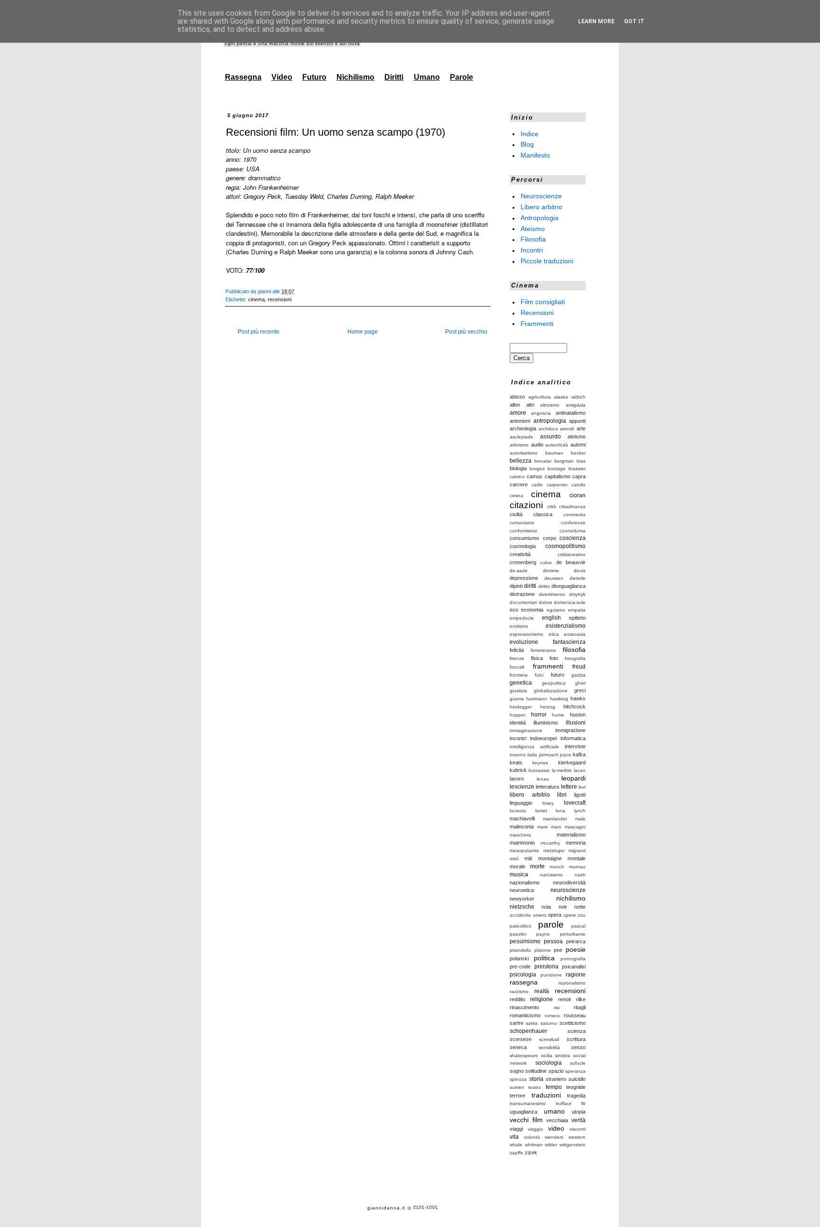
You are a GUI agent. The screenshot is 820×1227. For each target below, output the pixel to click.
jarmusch (549, 754)
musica (519, 874)
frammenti (548, 666)
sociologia (548, 1063)
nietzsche (522, 906)
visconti (577, 1129)
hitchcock (574, 706)
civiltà (516, 514)
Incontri (532, 250)
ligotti (580, 795)
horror (539, 714)
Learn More (596, 21)
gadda (578, 675)
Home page (362, 331)
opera (554, 915)
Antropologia (540, 218)
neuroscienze (568, 890)
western (577, 1137)
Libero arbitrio (541, 207)
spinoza (518, 1079)
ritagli (580, 1007)
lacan (580, 770)
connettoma (572, 530)
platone (542, 950)
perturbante (573, 934)
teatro (534, 1087)
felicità (517, 650)
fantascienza (569, 642)
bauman (554, 452)
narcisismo (551, 874)
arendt (567, 428)
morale (517, 866)
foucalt (517, 666)
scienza (577, 1031)
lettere (569, 786)
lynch (580, 810)
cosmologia (523, 546)
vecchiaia (557, 1120)
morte (537, 866)
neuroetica (522, 890)
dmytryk (577, 594)
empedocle (522, 618)
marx (556, 826)
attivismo (519, 444)
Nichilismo (355, 77)
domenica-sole (570, 602)
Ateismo (533, 228)
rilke (581, 999)
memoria (576, 843)
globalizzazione (551, 690)
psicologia (523, 974)
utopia (579, 1112)
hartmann (536, 698)
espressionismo (526, 634)
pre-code (520, 966)
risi (556, 1007)
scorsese (520, 1039)
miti (528, 858)
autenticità (556, 444)
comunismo (522, 522)
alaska (561, 397)
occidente (520, 915)
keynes (540, 762)
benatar (542, 461)
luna (560, 810)
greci (580, 690)
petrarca (576, 941)
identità (518, 722)
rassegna (524, 982)
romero (552, 1015)
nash (580, 874)
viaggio (535, 1129)
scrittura (576, 1039)
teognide (576, 1087)
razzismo (519, 991)
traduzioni (546, 1095)
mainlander (555, 818)
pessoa (553, 941)
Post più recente (259, 331)
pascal (578, 926)
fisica (537, 658)
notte (580, 907)
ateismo (577, 436)
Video (281, 77)
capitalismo (557, 476)
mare (542, 826)
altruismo (549, 405)
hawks (578, 698)
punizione (551, 974)
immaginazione (526, 730)
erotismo (519, 626)
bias (581, 461)
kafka (579, 754)
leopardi (573, 778)
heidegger (521, 706)
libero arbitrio (530, 794)
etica (554, 634)
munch (557, 866)
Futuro (314, 77)
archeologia (523, 428)
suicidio (577, 1079)
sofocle (578, 1063)
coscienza (572, 538)
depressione (524, 578)
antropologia (549, 421)
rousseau (575, 1015)
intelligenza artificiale (534, 746)
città (551, 506)
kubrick (518, 770)
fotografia (575, 658)
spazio (556, 1071)
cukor (546, 562)
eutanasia (575, 634)
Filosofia (533, 239)
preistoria (546, 966)
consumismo (524, 538)
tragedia (576, 1095)
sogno (517, 1071)
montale (577, 858)
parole (551, 925)
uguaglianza (523, 1112)
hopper (517, 714)
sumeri (517, 1087)
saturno (548, 1023)
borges (537, 468)
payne (543, 934)
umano (554, 1111)
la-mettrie (562, 770)
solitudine (536, 1071)
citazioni (526, 505)
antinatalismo (571, 413)
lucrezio (518, 810)
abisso (517, 397)
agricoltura (539, 397)
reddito (517, 999)
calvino (517, 476)
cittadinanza (572, 506)
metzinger (554, 850)
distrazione (522, 594)
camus (534, 476)
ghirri (580, 683)
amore (518, 412)
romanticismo (525, 1015)
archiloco (548, 428)
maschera (520, 834)
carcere (519, 484)
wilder (551, 1144)
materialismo (571, 834)
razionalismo (572, 982)
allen (515, 405)
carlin (537, 484)
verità (578, 1120)
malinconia (522, 826)
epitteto (577, 618)
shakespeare (524, 1055)
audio (537, 444)
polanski (519, 958)
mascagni (575, 826)
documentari (523, 602)
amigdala (576, 405)
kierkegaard (572, 762)
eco (514, 610)
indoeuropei (543, 738)
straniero (556, 1079)
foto (554, 658)
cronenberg (523, 562)
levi (582, 787)
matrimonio (522, 843)
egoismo (556, 610)
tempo (554, 1087)
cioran (577, 495)
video (556, 1128)
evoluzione (524, 642)
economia (532, 610)
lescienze (522, 786)
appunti (577, 421)
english (551, 617)
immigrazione (570, 730)
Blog (527, 144)
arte (581, 428)
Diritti (393, 77)
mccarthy (550, 843)
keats (516, 762)
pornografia (573, 958)
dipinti (516, 586)
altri (530, 405)
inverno (518, 754)
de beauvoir (571, 562)
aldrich (578, 397)
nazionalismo (525, 882)
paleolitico (520, 926)
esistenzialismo (566, 626)
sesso (578, 1047)
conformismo (523, 530)
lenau (543, 778)
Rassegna (243, 77)
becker (578, 452)
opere (569, 915)
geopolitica (554, 683)
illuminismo (545, 722)
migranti (577, 850)
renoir (564, 999)
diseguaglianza (568, 586)
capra (579, 476)
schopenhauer (528, 1031)
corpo (549, 538)
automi (578, 444)
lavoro (517, 778)
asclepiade (521, 436)
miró (514, 858)
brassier (577, 468)
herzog (547, 706)
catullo (578, 484)
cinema (256, 299)
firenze (517, 658)
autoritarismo (524, 452)
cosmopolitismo (565, 546)
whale (516, 1144)
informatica (573, 738)
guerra (517, 698)
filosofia (574, 649)
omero (540, 915)
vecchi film (526, 1120)
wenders (554, 1137)
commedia (574, 514)
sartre (516, 1023)
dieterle (577, 578)
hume (558, 714)
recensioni (279, 299)
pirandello (520, 950)
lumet (541, 810)
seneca (518, 1047)
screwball (549, 1039)
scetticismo (572, 1023)
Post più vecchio (466, 331)
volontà (532, 1137)
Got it (634, 21)
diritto (544, 586)
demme (551, 570)
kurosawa (539, 770)
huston (578, 714)
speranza (575, 1071)
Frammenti (537, 323)
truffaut (563, 1103)
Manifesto (535, 155)
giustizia (518, 690)
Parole (461, 77)
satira (532, 1023)
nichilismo (571, 898)
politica (544, 958)
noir (563, 907)
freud (579, 666)
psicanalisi (574, 966)
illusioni (576, 722)
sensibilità (549, 1047)
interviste (575, 746)
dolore (545, 602)
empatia (577, 610)
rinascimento (524, 1007)
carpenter (557, 484)
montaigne (550, 858)
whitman (534, 1144)
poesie (576, 949)
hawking (559, 698)
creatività (520, 554)
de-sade (519, 570)
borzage (557, 468)
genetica (521, 682)
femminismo (543, 650)
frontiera (519, 675)
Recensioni (537, 312)
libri (562, 794)
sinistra (562, 1055)
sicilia (546, 1055)
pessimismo (525, 941)
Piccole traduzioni (547, 261)
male (580, 818)
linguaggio (521, 803)
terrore (517, 1095)
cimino (516, 495)
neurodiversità (569, 882)
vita (514, 1137)
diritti (530, 586)
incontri (518, 738)
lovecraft (575, 802)
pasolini (518, 934)
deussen (553, 578)
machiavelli (522, 818)
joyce (565, 754)
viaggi (516, 1129)
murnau (577, 866)
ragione (576, 974)
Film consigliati (543, 302)
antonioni (520, 421)
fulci (539, 675)
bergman (564, 461)
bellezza (520, 460)
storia (536, 1079)
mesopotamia (524, 850)
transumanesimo (528, 1103)
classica (542, 514)
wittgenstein (572, 1144)
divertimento (552, 594)
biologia (518, 468)
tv (583, 1103)
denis (580, 570)
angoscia (541, 413)
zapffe (516, 1152)
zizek (531, 1152)
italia (532, 754)
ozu (582, 915)
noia (546, 907)
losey (548, 803)
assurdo (550, 436)
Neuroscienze (541, 196)
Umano (427, 77)
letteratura (547, 787)
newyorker (522, 899)
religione (541, 999)
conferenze (573, 522)
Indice (530, 133)
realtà (541, 991)
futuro (557, 675)
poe (558, 950)
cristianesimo (572, 554)
